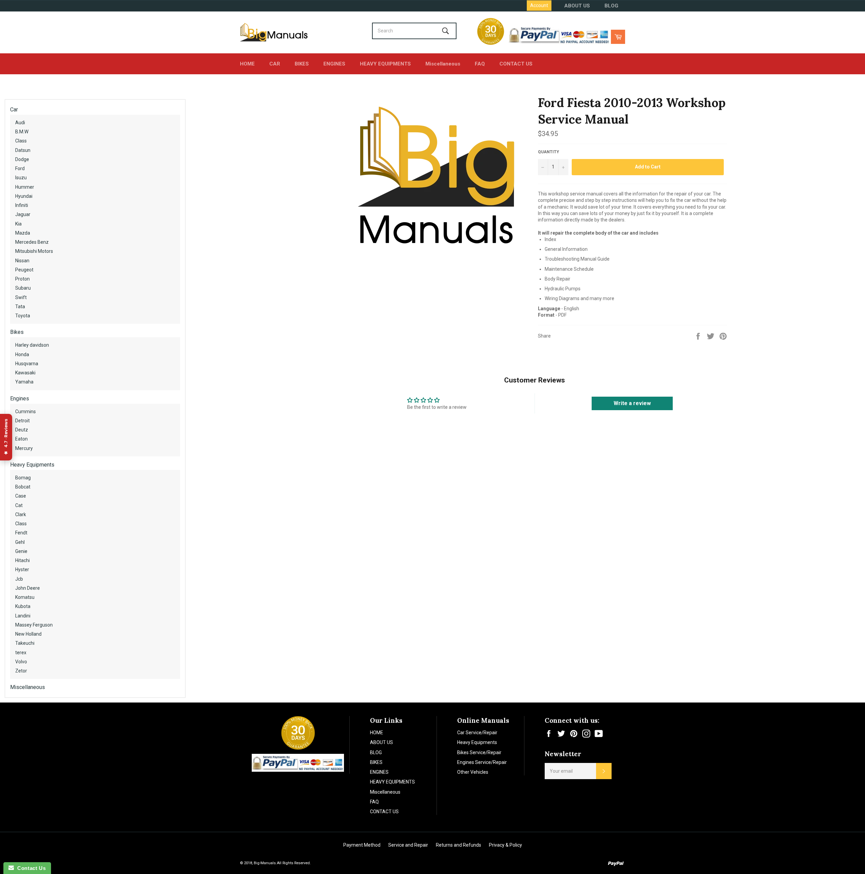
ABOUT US (577, 6)
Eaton (21, 439)
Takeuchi (24, 643)
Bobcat (22, 486)
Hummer (24, 187)
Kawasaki (25, 372)
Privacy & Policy (505, 845)
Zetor (21, 670)
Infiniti (21, 205)
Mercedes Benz (32, 242)
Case (20, 496)
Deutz (21, 429)
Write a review (632, 403)
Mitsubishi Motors (34, 251)
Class (21, 140)
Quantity (548, 152)
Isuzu (21, 177)
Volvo (21, 661)
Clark (20, 514)
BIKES (302, 64)
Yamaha (24, 382)
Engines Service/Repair (482, 762)
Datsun (22, 150)
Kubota (22, 606)
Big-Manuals (265, 863)
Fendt (21, 532)
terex (20, 652)
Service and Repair (408, 845)
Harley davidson (32, 345)
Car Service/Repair (477, 732)
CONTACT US (516, 64)
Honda (22, 354)
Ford (20, 168)
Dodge (22, 159)
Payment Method (361, 845)
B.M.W (21, 131)
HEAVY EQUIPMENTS (385, 64)
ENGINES (334, 64)
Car (14, 109)
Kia (18, 224)
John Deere (27, 588)
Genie (21, 551)
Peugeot (24, 269)
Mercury (24, 448)
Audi (20, 122)
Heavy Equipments (32, 464)
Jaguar (22, 214)
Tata (20, 306)
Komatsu (24, 597)
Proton (22, 279)
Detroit (22, 420)
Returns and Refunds (458, 845)
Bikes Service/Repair (479, 752)
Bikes (17, 332)
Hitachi (22, 560)
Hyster (22, 569)
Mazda (22, 233)
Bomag (23, 477)
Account (539, 5)
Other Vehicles (472, 772)
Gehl (20, 542)
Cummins (25, 411)
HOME (247, 64)
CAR (274, 64)
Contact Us (30, 868)
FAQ (480, 64)
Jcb (19, 579)
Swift (21, 297)
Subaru (23, 288)
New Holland (28, 634)
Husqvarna (26, 363)
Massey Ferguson (34, 625)
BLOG (611, 6)
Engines (19, 398)
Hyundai (23, 196)
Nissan (22, 260)
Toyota (22, 315)
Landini (22, 615)
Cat (19, 505)
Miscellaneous (442, 64)
